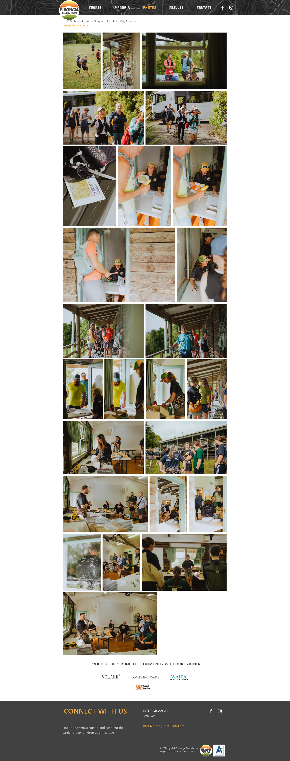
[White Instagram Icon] (231, 7)
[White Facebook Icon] (222, 7)
